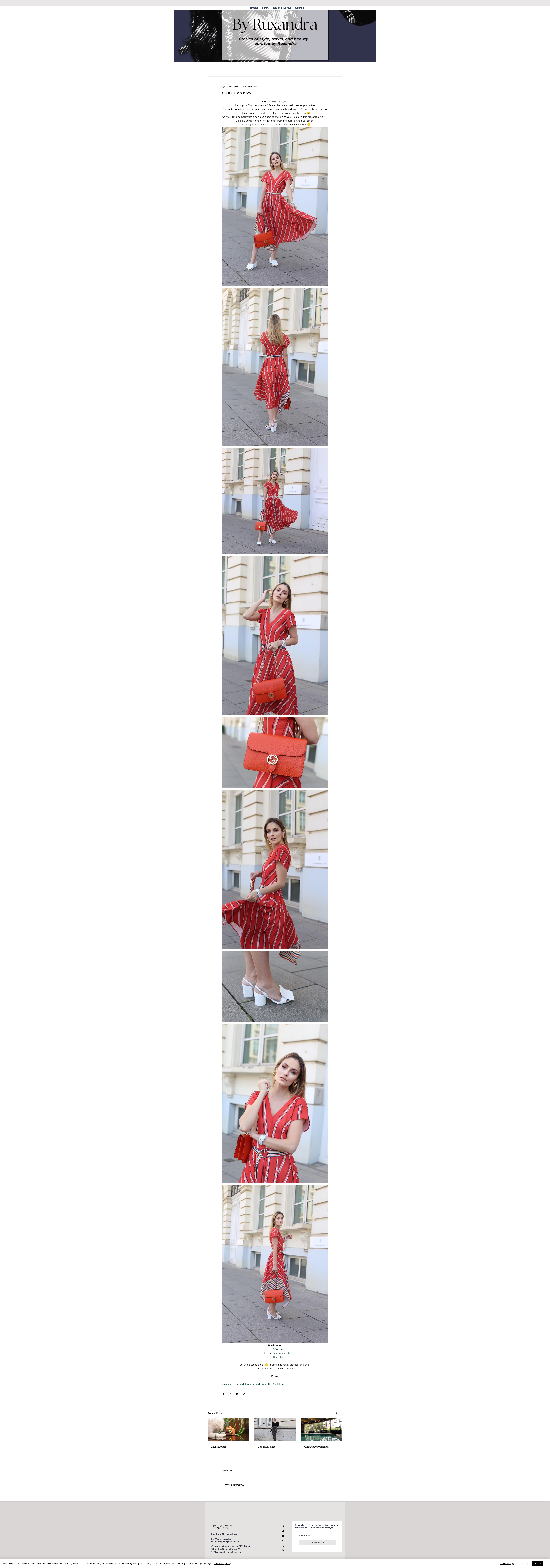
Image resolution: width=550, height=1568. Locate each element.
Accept (538, 1563)
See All (339, 1413)
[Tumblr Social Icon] (283, 1545)
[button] (338, 63)
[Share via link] (244, 1393)
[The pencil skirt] (275, 1429)
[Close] (546, 1563)
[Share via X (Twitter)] (230, 1393)
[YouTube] (283, 1536)
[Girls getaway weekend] (321, 1429)
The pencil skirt (266, 1447)
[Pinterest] (283, 1540)
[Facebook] (283, 1526)
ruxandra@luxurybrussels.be (225, 1541)
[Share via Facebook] (223, 1393)
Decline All (523, 1563)
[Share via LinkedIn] (237, 1393)
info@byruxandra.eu (228, 1534)
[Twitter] (283, 1531)
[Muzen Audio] (228, 1429)
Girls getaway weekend (316, 1447)
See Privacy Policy (222, 1563)
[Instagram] (283, 1550)
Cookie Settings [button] (507, 1563)
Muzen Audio (218, 1447)
